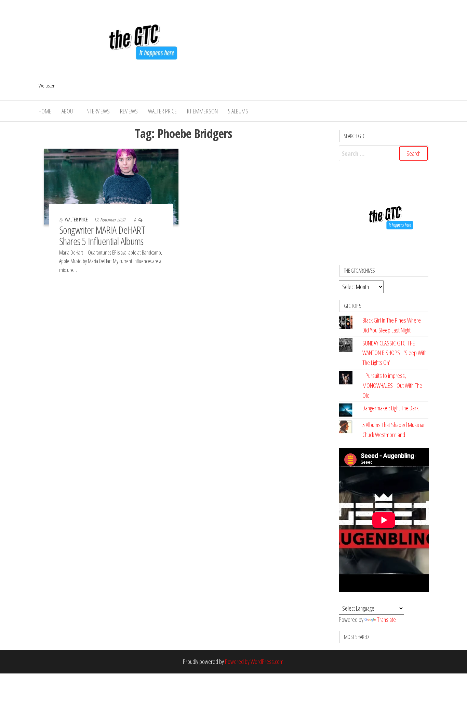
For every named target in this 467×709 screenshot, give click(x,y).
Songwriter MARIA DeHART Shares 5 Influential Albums (102, 235)
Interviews (97, 111)
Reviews (129, 111)
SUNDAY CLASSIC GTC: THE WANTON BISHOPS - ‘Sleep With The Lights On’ (394, 353)
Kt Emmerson (202, 111)
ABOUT (68, 111)
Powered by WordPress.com (254, 661)
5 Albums (238, 111)
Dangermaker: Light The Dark (390, 408)
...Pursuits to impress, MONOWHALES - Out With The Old (392, 385)
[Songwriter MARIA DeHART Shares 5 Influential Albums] (111, 186)
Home (45, 111)
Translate (386, 619)
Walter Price (162, 111)
